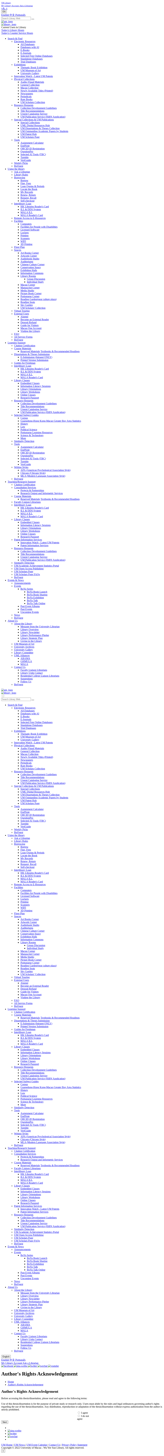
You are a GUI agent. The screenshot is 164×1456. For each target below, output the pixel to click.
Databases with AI (29, 47)
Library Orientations (30, 389)
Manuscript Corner (30, 287)
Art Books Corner (29, 253)
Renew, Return (28, 195)
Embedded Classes (30, 383)
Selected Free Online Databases (36, 56)
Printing (24, 235)
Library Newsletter (30, 632)
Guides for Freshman (24, 363)
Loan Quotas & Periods (32, 186)
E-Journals (25, 53)
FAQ (16, 334)
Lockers (24, 232)
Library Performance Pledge (34, 635)
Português (20, 15)
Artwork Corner (28, 255)
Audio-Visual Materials (32, 82)
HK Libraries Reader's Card (34, 206)
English (5, 15)
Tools (17, 140)
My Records (26, 192)
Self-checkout (27, 200)
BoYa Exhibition (35, 597)
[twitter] (12, 1433)
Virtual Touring (22, 310)
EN (4, 11)
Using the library (16, 169)
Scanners (25, 238)
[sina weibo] (14, 1430)
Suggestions (26, 678)
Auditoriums (26, 261)
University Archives (24, 646)
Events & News (16, 580)
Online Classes (28, 394)
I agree (84, 1412)
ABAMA (25, 658)
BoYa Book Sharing (37, 594)
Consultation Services (25, 487)
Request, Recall (28, 197)
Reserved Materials (30, 351)
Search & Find (15, 38)
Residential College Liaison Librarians (39, 675)
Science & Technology (32, 435)
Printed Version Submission (34, 360)
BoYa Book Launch (37, 591)
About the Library (23, 623)
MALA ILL (26, 212)
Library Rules (21, 174)
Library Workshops (30, 392)
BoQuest (18, 166)
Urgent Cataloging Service (33, 113)
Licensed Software (29, 229)
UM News (19, 1444)
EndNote (25, 145)
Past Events (26, 609)
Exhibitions (20, 64)
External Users (21, 313)
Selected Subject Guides (26, 415)
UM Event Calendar (37, 1444)
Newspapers (26, 93)
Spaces (17, 250)
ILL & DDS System (30, 209)
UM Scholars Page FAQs (27, 574)
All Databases (27, 44)
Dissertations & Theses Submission (32, 354)
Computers (26, 224)
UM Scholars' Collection (32, 308)
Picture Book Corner (30, 293)
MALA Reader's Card (31, 215)
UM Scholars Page (30, 137)
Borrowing (19, 177)
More (23, 438)
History (24, 423)
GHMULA (26, 661)
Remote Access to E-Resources (30, 218)
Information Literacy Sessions (35, 386)
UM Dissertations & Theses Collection (40, 128)
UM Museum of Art (30, 70)
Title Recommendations (32, 111)
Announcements (22, 583)
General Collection (30, 85)
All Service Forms (23, 337)
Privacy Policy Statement (74, 1444)
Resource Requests (23, 105)
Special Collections (30, 122)
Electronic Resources (24, 41)
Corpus (24, 418)
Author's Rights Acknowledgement (25, 1384)
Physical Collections (24, 79)
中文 (12, 15)
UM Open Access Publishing (29, 568)
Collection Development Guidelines (38, 108)
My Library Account (12, 1363)
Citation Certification (24, 345)
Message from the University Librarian (40, 626)
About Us (13, 620)
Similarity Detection (24, 441)
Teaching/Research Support (22, 481)
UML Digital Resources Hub (35, 125)
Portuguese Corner (29, 296)
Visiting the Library (30, 331)
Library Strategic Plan (31, 638)
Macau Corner (27, 284)
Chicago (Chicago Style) (32, 473)
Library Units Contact (31, 673)
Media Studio (27, 290)
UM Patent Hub (28, 134)
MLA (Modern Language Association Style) (42, 476)
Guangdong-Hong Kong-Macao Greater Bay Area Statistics (50, 421)
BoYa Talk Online (36, 603)
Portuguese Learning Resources (36, 432)
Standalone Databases (31, 58)
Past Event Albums (30, 606)
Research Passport (29, 397)
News (17, 615)
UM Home (7, 1444)
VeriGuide (25, 160)
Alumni (24, 316)
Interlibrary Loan (22, 203)
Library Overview (29, 629)
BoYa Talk (32, 600)
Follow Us (25, 681)
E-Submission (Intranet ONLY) (36, 357)
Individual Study (35, 281)
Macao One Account (30, 328)
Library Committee (23, 652)
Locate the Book (28, 189)
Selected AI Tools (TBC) (33, 154)
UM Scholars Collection (32, 102)
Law (22, 426)
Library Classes (22, 380)
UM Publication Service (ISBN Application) (42, 116)
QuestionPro (26, 151)
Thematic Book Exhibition (33, 67)
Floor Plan (19, 247)
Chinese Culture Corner (32, 264)
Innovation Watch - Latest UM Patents (33, 76)
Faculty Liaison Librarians (27, 502)
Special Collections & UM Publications (34, 119)
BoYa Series (26, 589)
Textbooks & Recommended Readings (60, 351)
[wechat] (12, 1436)
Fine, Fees (25, 183)
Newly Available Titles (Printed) (36, 90)
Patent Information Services (28, 539)
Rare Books (26, 99)
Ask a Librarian (22, 171)
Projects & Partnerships (32, 490)
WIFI (23, 241)
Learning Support (16, 342)
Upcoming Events (29, 612)
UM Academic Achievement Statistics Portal (36, 565)
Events (17, 586)
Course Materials (22, 348)
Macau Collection (29, 87)
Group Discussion (36, 279)
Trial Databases (28, 61)
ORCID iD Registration (32, 148)
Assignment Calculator (32, 142)
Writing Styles (21, 467)
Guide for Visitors (29, 325)
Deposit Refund (28, 322)
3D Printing (26, 244)
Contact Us (19, 667)
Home (11, 1381)
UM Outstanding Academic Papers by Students (44, 131)
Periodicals (26, 96)
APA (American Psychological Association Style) (45, 470)
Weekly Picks (21, 163)
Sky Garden (26, 305)
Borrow (24, 180)
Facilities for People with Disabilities (38, 226)
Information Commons (31, 273)
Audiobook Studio (29, 258)
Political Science (28, 429)
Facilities (18, 221)
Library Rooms (28, 276)
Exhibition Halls (28, 270)
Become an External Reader (34, 319)
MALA (24, 664)
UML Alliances (22, 655)
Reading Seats (27, 302)
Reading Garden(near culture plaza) (38, 299)
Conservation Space (30, 267)
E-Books (24, 50)
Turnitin (24, 157)
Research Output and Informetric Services (41, 493)
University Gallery (29, 73)
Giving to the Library (31, 641)
